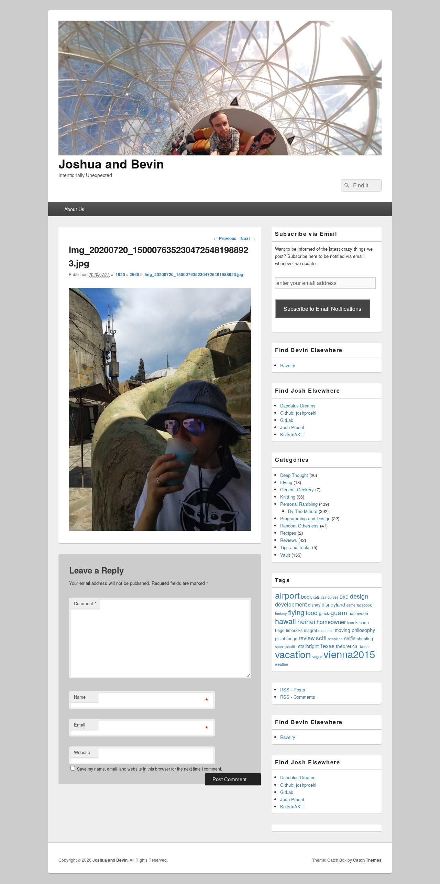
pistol (280, 638)
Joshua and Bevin (111, 163)
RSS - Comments (297, 697)
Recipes (288, 533)
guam (338, 612)
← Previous (225, 238)
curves (333, 597)
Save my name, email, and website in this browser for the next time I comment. (149, 769)
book (306, 596)
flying (296, 612)
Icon (350, 622)
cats (316, 597)
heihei (306, 621)
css (323, 597)
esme (350, 605)
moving (342, 629)
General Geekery (297, 489)
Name (80, 697)
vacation (293, 654)
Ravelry (287, 365)
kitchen (362, 622)
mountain (325, 630)
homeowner (331, 622)
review (307, 638)
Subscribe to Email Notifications (322, 309)
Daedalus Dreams (298, 405)
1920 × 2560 (127, 274)
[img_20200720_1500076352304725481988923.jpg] (160, 529)
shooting (365, 638)
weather (281, 664)
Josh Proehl (292, 427)
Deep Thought (294, 475)
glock (324, 613)
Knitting (287, 496)
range (291, 638)
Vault (285, 555)
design (359, 596)
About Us (74, 209)
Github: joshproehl (298, 413)
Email (79, 724)
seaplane (335, 638)
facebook (364, 605)
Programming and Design (305, 518)
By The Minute (302, 511)
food (312, 612)
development (291, 604)
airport (287, 595)
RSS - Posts (292, 689)
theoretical (347, 646)
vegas (317, 656)
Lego (280, 630)
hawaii (285, 620)
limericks (294, 630)
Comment (85, 603)
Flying (286, 482)
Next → (248, 238)
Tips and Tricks (295, 547)
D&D (344, 597)
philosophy (363, 629)
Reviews (288, 540)
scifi (321, 637)
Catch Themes (367, 860)
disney (314, 605)
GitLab (286, 420)
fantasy (281, 613)
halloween (358, 613)
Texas (327, 646)
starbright (308, 646)
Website (82, 752)
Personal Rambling (299, 504)
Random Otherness (299, 525)
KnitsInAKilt (292, 434)
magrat (310, 630)
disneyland (333, 604)
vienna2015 (349, 653)
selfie (349, 638)
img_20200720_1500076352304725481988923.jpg (194, 274)
